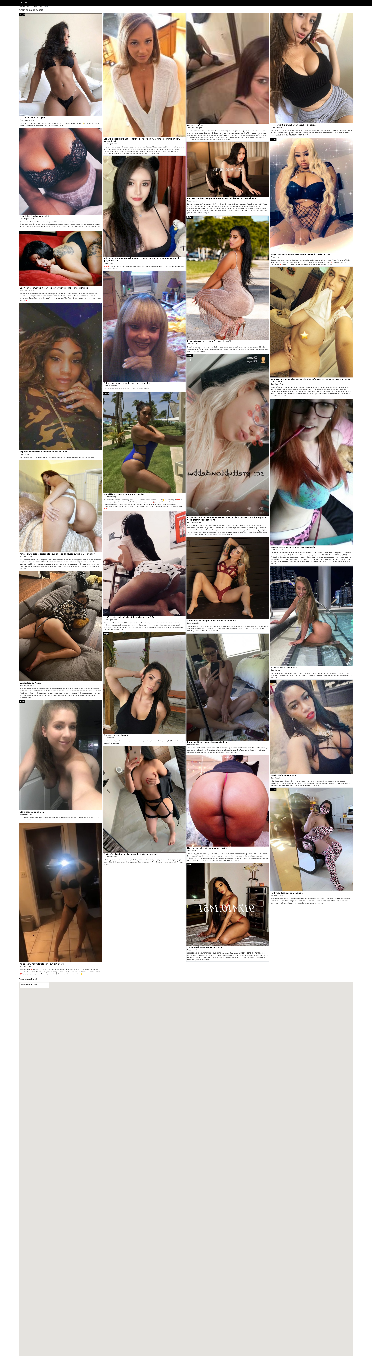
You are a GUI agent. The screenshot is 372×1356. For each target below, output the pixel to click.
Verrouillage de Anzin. (30, 683)
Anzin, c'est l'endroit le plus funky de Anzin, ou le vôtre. (130, 854)
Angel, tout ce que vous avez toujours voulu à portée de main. (301, 254)
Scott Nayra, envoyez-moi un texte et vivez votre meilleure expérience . (54, 288)
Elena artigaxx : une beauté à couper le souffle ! (210, 341)
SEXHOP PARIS (24, 3)
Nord (40, 7)
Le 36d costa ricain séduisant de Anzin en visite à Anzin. (131, 617)
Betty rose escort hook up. (117, 735)
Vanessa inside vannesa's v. (284, 667)
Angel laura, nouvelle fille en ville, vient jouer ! (42, 964)
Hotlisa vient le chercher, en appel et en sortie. (293, 125)
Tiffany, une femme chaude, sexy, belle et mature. (128, 383)
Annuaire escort (24, 7)
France (34, 7)
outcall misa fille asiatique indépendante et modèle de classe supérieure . (222, 198)
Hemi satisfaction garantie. (284, 775)
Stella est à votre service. (32, 812)
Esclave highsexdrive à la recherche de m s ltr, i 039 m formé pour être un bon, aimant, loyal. (142, 140)
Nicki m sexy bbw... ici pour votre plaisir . (207, 848)
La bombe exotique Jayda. (32, 117)
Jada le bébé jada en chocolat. (34, 216)
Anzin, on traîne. (195, 125)
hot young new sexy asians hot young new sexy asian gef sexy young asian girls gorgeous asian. (142, 259)
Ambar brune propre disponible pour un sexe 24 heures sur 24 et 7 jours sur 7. (57, 554)
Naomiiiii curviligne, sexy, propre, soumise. (124, 494)
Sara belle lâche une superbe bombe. (205, 947)
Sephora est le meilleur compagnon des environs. (43, 451)
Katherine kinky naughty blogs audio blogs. (208, 742)
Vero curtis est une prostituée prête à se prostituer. (212, 620)
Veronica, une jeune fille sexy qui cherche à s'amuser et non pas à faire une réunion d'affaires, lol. (311, 380)
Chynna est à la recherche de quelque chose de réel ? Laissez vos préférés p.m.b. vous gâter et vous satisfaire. (226, 518)
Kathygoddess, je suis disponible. (287, 893)
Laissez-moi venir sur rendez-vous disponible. (293, 547)
